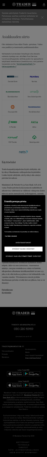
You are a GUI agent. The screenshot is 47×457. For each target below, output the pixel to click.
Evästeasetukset (23, 242)
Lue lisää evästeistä (11, 236)
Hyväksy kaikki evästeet (23, 249)
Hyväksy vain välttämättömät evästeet (23, 256)
